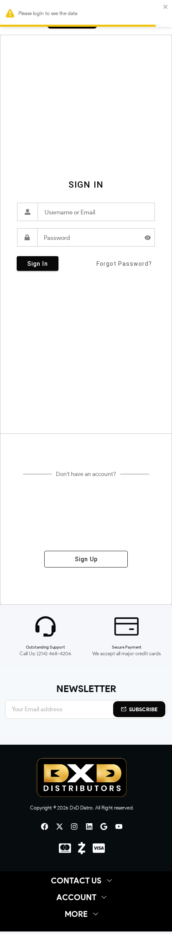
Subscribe (143, 709)
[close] (166, 7)
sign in (37, 263)
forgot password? (124, 263)
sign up (86, 559)
